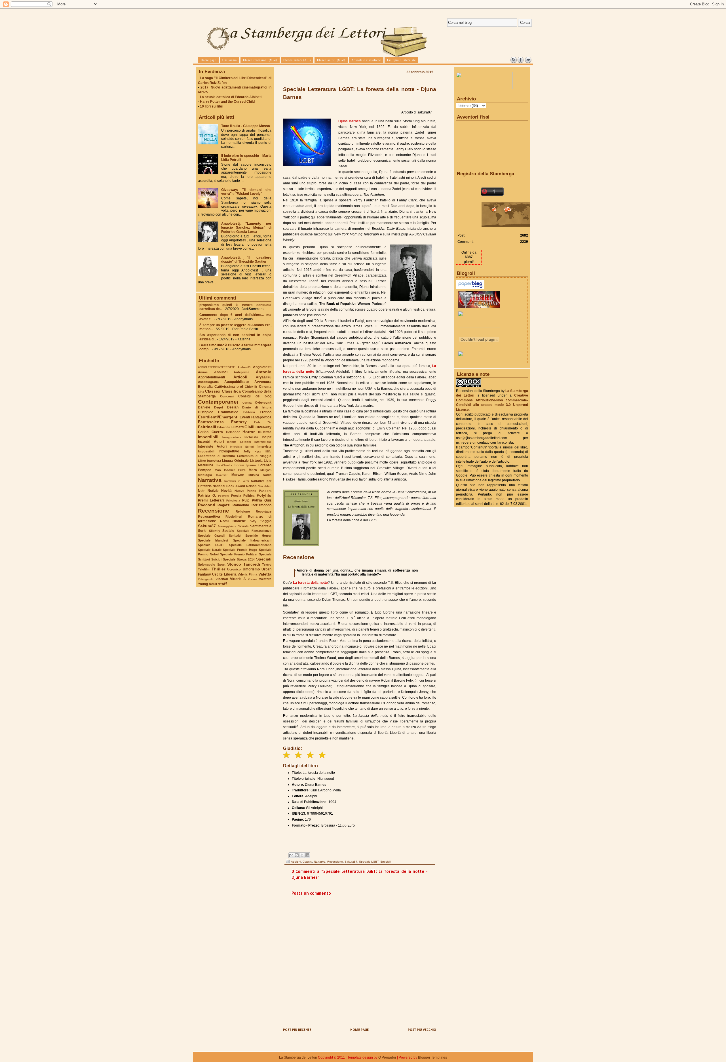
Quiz (267, 500)
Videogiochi (206, 579)
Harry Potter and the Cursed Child (227, 102)
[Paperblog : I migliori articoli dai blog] (470, 288)
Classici (212, 391)
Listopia (256, 461)
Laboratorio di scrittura (216, 456)
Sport (221, 564)
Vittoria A (238, 579)
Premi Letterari (211, 500)
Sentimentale (260, 526)
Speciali (263, 559)
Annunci (220, 372)
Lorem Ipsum (245, 465)
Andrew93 (244, 367)
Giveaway (263, 427)
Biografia (205, 387)
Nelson (251, 486)
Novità (226, 491)
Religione (243, 511)
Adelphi (296, 861)
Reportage (263, 511)
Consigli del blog (255, 396)
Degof (218, 407)
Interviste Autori (212, 446)
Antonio (263, 372)
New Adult (264, 486)
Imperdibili (208, 437)
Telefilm (204, 569)
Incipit (266, 437)
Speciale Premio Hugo (240, 549)
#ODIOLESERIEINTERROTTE (216, 367)
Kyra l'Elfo (263, 451)
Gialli (249, 427)
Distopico (205, 412)
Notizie (213, 491)
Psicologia (233, 500)
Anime (203, 372)
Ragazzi (224, 505)
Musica (253, 475)
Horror (248, 431)
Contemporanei (218, 402)
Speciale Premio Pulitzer (238, 554)
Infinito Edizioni (239, 441)
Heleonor (233, 432)
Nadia (267, 475)
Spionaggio (206, 564)
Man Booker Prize (230, 470)
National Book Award (229, 486)
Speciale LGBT (211, 545)
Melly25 (265, 470)
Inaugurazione (231, 437)
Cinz (201, 391)
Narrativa (209, 480)
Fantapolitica (261, 417)
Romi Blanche (233, 521)
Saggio (265, 521)
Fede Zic (262, 422)
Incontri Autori (211, 442)
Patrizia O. (207, 496)
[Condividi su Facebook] (307, 855)
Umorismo (251, 569)
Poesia (236, 495)
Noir (201, 491)
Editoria (249, 412)
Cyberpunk (263, 402)
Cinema (265, 387)
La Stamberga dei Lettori (298, 1057)
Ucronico (234, 569)
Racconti (206, 505)
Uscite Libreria (224, 574)
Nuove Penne (245, 490)
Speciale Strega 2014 (239, 559)
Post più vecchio (422, 1030)
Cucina (247, 402)
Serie (202, 531)
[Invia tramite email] (291, 855)
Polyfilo (264, 495)
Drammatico (228, 412)
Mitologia (205, 475)
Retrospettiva (209, 517)
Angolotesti (262, 367)
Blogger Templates (432, 1057)
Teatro (266, 564)
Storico (234, 564)
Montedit (221, 475)
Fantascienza (211, 422)
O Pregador (387, 1057)
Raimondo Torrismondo (252, 505)
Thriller (218, 569)
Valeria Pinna (247, 574)
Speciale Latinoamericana (250, 545)
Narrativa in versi (236, 480)
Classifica (231, 391)
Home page (359, 1030)
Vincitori (222, 579)
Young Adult (207, 584)
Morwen (237, 475)
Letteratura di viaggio (254, 456)
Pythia (257, 500)
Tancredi (251, 564)
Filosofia (223, 427)
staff (222, 583)
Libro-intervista (209, 460)
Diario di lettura (256, 407)
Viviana (252, 579)
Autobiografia (208, 382)
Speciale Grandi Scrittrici (219, 535)
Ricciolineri (233, 516)
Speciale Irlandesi (213, 540)
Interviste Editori (242, 446)
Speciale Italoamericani (252, 540)
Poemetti (223, 495)
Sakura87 (207, 526)
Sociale (228, 531)
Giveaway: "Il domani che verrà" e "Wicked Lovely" (246, 192)
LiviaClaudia (224, 465)
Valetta (264, 574)
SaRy (253, 521)
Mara (253, 470)
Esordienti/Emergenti (218, 417)
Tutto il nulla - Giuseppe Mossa (245, 126)
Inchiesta (251, 437)
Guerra (217, 432)
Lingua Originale (235, 461)
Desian (233, 407)
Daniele (204, 407)
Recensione (213, 511)
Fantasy (239, 422)
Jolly (246, 451)
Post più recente (297, 1030)
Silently (214, 530)
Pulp (245, 500)
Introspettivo (229, 451)
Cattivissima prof (228, 387)
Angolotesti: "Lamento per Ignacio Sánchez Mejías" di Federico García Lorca (246, 227)
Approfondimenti (211, 377)
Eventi (245, 417)
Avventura (262, 382)
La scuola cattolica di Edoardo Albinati (230, 97)
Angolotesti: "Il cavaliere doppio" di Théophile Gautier (246, 260)
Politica (248, 495)
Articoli (240, 377)
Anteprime (241, 372)
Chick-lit (251, 386)
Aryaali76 (263, 377)
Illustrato (264, 432)
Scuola (243, 526)
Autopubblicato (236, 382)
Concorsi (227, 396)
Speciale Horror (258, 535)
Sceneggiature (227, 526)
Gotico (203, 432)
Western (265, 579)
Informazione (262, 441)
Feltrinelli (207, 427)
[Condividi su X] (302, 855)
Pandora (265, 490)
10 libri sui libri (211, 106)
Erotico (265, 412)
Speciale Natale (209, 549)
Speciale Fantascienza (254, 530)
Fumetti (237, 427)
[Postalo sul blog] (296, 855)
